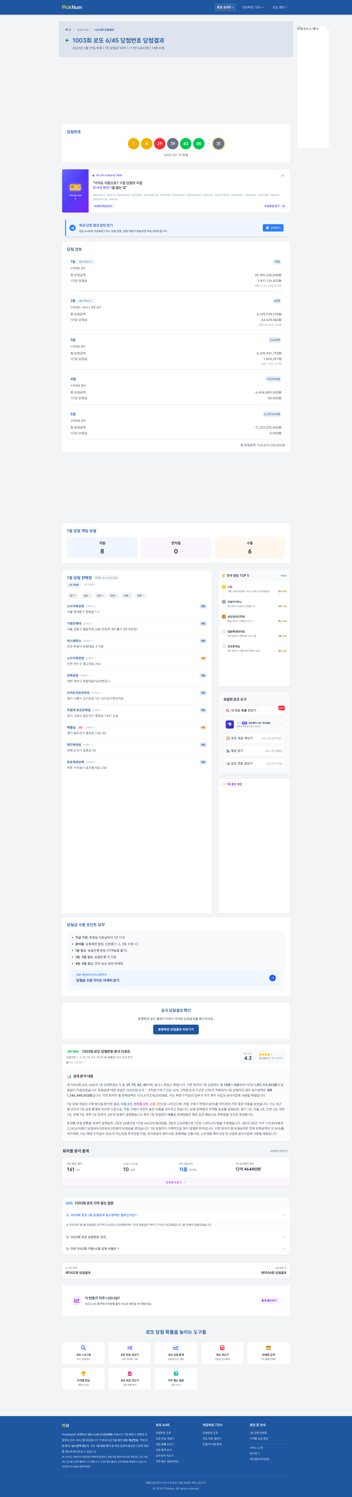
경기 (72, 595)
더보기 (283, 575)
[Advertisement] (176, 92)
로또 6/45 (224, 7)
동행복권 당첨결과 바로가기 (176, 1029)
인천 (100, 595)
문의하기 (255, 1453)
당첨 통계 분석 (164, 1450)
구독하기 (275, 227)
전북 (127, 595)
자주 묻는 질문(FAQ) (167, 1461)
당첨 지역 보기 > (85, 261)
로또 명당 (279, 7)
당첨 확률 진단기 (165, 1444)
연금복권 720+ (252, 7)
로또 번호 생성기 (165, 1438)
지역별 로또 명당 (259, 1438)
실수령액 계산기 (165, 1455)
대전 (113, 595)
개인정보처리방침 (259, 1459)
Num (72, 7)
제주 (140, 595)
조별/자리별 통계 (212, 1444)
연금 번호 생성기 (212, 1438)
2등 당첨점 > (90, 584)
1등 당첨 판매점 (258, 1432)
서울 (86, 595)
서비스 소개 (256, 1447)
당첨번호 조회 (163, 1432)
